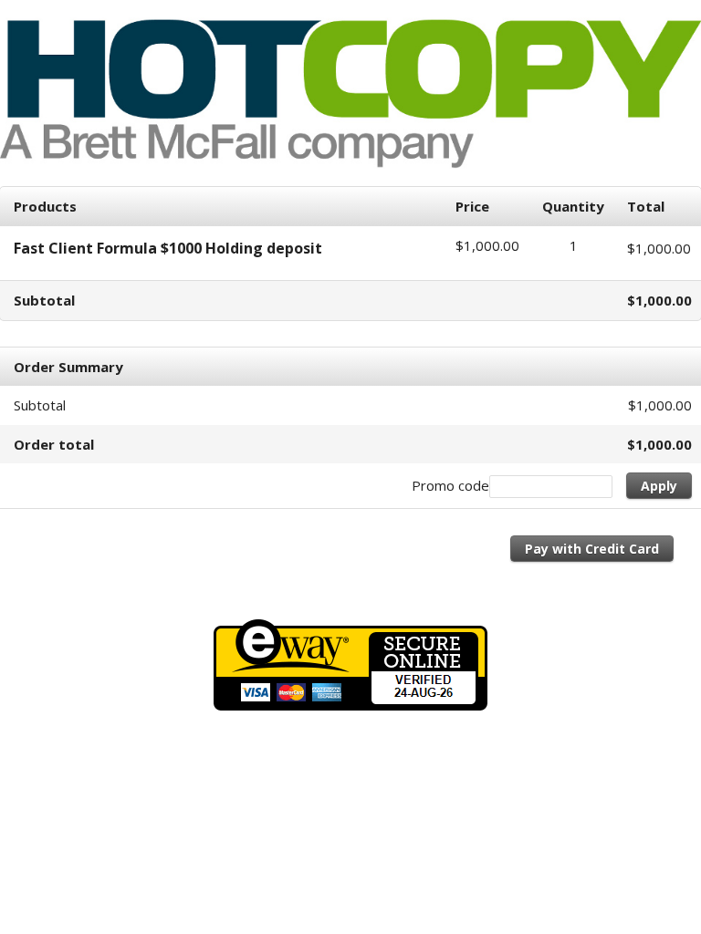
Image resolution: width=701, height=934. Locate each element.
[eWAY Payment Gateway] (350, 705)
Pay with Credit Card (592, 548)
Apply (659, 485)
